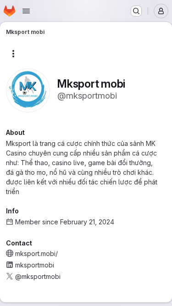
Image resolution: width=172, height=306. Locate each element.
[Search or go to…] (136, 11)
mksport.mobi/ (36, 253)
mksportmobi (34, 265)
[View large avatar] (28, 90)
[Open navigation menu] (26, 11)
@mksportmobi (38, 276)
